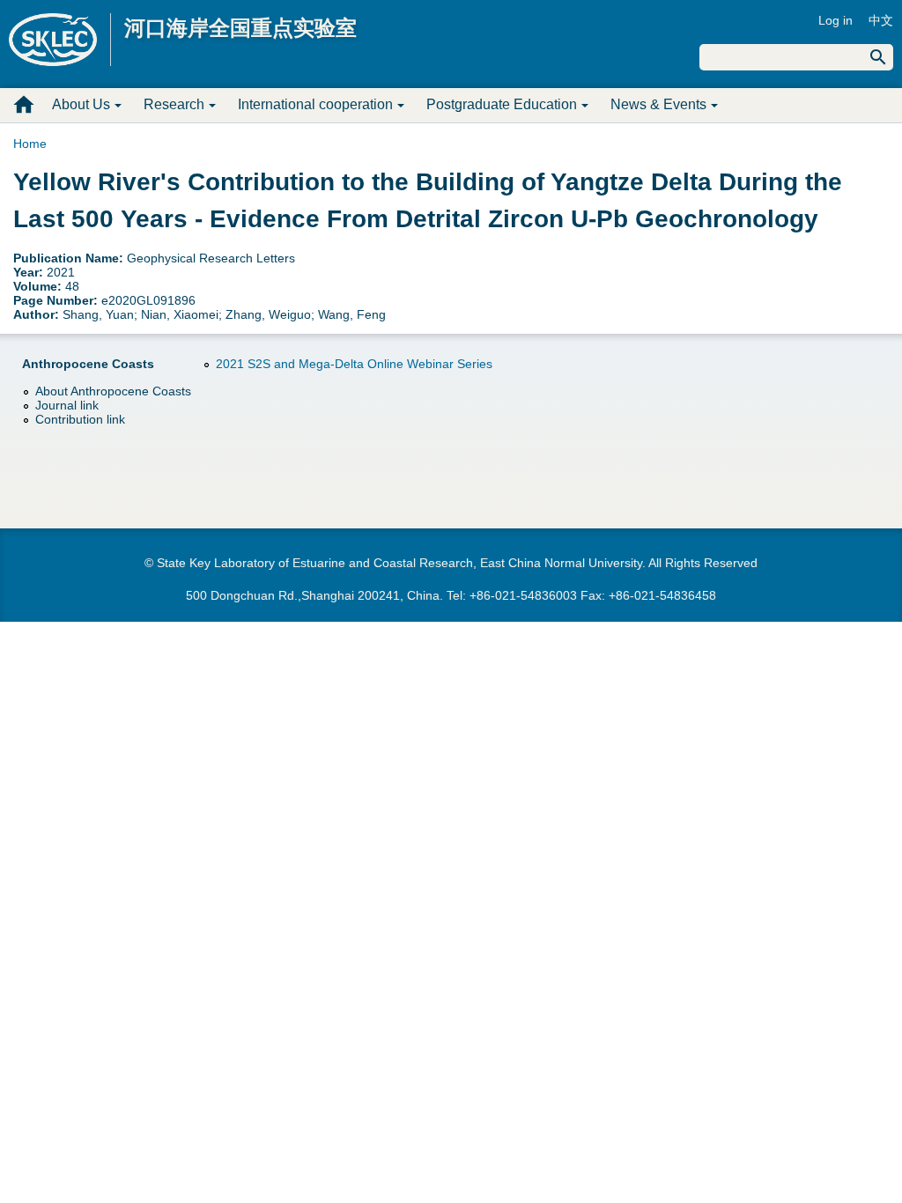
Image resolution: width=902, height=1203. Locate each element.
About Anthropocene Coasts (113, 391)
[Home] (60, 39)
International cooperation (315, 104)
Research (174, 104)
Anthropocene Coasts (88, 364)
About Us (81, 104)
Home (30, 144)
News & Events (658, 104)
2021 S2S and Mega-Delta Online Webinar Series (354, 364)
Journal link (67, 405)
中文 (881, 20)
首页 (24, 105)
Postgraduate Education (501, 104)
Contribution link (80, 419)
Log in (835, 20)
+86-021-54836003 (523, 595)
